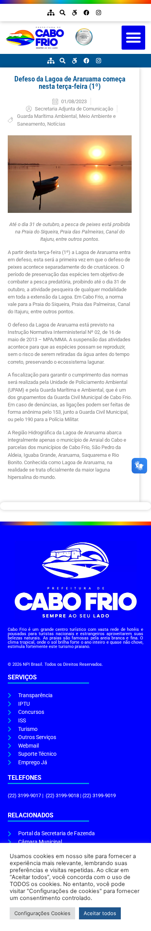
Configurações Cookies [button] (42, 913)
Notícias (56, 124)
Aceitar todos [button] (100, 913)
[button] (134, 38)
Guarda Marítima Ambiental (47, 116)
